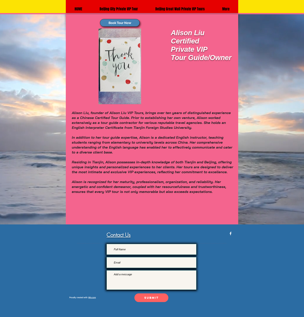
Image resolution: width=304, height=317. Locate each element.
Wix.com (92, 297)
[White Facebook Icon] (230, 233)
